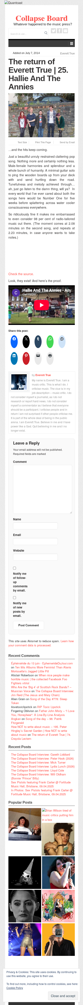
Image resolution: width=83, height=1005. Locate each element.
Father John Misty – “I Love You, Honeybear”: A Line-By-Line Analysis (42, 713)
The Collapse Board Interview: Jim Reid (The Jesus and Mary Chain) (42, 693)
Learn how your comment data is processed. (41, 643)
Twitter (53, 30)
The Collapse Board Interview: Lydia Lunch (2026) (43, 766)
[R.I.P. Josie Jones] (24, 906)
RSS (71, 30)
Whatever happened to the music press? (43, 24)
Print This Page (43, 142)
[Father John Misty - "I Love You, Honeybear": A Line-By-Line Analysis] (58, 906)
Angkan (16, 719)
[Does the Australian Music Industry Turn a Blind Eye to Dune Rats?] (24, 872)
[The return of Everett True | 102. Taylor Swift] (24, 939)
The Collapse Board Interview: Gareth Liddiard (40, 754)
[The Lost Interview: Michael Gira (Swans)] (58, 939)
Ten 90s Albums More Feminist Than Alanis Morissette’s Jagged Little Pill (41, 669)
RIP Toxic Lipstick (49, 707)
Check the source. (21, 274)
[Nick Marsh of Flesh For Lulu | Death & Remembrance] (58, 839)
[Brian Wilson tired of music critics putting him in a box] (58, 815)
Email (65, 30)
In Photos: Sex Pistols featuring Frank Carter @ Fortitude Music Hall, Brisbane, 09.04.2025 (42, 792)
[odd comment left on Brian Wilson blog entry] (24, 824)
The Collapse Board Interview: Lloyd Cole (37, 770)
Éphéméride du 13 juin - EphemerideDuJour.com (42, 663)
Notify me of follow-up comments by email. (20, 581)
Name (17, 519)
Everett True (67, 53)
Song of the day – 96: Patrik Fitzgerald (36, 721)
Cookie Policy (14, 988)
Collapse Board (41, 18)
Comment (20, 462)
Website (18, 550)
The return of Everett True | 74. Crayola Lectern (41, 736)
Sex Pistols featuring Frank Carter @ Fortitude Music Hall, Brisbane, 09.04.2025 (41, 784)
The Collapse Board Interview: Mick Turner (38, 762)
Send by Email (67, 142)
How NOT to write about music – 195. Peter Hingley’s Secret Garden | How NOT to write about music (39, 731)
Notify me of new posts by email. (19, 609)
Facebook (59, 30)
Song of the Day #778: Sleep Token (39, 701)
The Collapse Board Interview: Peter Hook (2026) (42, 758)
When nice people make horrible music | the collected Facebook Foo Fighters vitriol (40, 679)
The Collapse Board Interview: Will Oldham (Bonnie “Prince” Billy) (38, 776)
